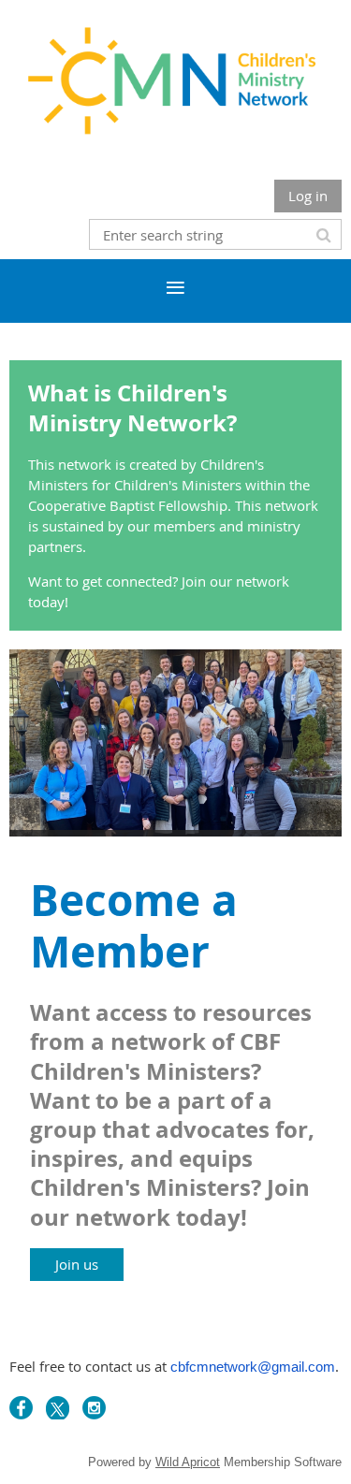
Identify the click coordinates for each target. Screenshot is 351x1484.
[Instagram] (94, 1407)
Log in (308, 195)
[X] (57, 1407)
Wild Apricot (187, 1462)
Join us (76, 1264)
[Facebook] (21, 1407)
